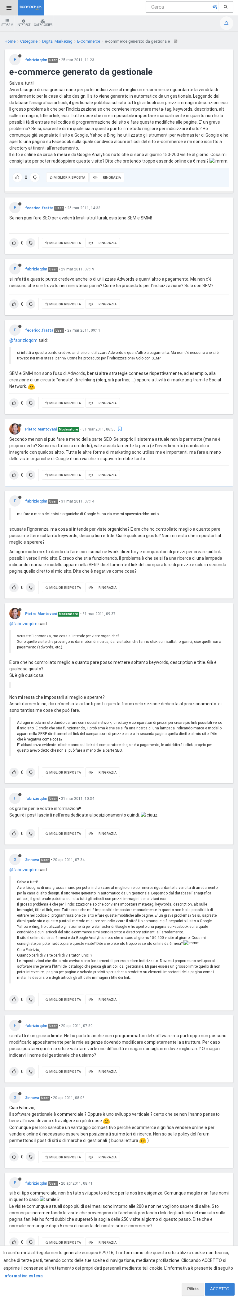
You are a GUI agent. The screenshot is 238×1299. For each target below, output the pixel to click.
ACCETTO (219, 1289)
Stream (7, 25)
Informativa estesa (23, 1275)
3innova (32, 860)
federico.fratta (39, 208)
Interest (23, 25)
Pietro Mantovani (41, 429)
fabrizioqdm (36, 60)
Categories (43, 25)
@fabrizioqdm (23, 340)
